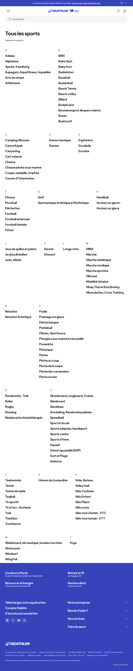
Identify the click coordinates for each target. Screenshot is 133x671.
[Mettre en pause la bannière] (121, 3)
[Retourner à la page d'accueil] (63, 10)
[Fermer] (126, 3)
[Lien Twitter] (13, 620)
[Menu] (8, 11)
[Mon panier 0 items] (125, 11)
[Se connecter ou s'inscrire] (118, 11)
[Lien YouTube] (19, 620)
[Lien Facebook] (7, 620)
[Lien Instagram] (24, 620)
